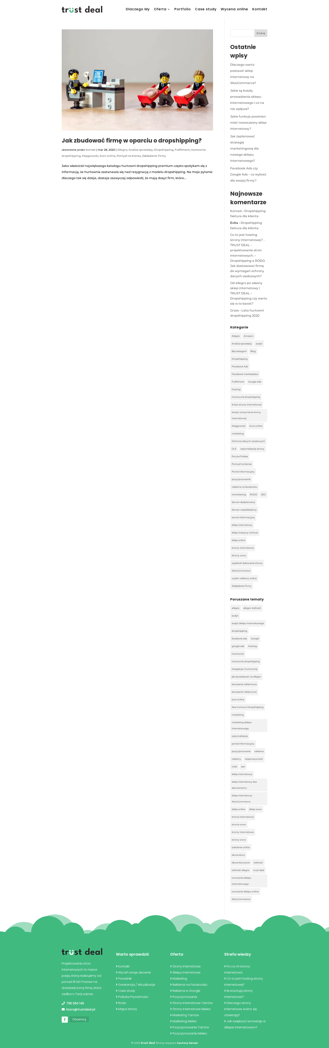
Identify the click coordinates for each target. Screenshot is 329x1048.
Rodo (122, 1003)
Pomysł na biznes (129, 156)
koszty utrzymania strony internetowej (246, 415)
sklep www (255, 809)
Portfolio (182, 9)
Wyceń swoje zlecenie (134, 972)
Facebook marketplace (245, 374)
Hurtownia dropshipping (246, 397)
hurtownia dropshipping (246, 661)
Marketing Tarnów (185, 1015)
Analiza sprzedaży (141, 149)
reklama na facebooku (244, 486)
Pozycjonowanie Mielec (189, 1033)
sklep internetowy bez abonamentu (244, 784)
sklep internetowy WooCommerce (242, 798)
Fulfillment (182, 149)
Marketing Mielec (184, 1021)
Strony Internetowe (186, 966)
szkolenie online (241, 847)
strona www (239, 824)
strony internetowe (243, 547)
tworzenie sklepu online (245, 891)
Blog (253, 351)
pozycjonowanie (241, 479)
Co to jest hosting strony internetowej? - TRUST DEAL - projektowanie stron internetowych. (247, 245)
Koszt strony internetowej (246, 404)
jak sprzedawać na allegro (246, 676)
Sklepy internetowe (186, 972)
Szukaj (260, 33)
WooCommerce (241, 570)
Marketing (179, 978)
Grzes (234, 310)
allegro (236, 608)
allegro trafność (252, 608)
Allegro (122, 149)
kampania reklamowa (244, 684)
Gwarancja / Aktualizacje (136, 984)
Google (255, 638)
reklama (259, 751)
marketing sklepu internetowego (242, 725)
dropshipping (239, 630)
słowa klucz (238, 854)
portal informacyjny (243, 743)
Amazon (248, 336)
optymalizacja (240, 736)
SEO (263, 494)
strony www (239, 839)
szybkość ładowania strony (247, 563)
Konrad (90, 149)
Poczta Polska (240, 456)
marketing (238, 433)
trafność (258, 862)
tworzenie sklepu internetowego (241, 880)
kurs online (238, 699)
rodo (234, 766)
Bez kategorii (239, 351)
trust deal (258, 870)
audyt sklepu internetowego (248, 623)
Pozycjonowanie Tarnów (190, 1027)
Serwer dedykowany (243, 502)
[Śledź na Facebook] (65, 1020)
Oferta (160, 9)
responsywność (254, 758)
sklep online (238, 540)
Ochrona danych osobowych (248, 441)
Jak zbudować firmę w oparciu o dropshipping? (132, 140)
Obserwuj (79, 1019)
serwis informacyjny (243, 517)
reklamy (236, 758)
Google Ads (254, 381)
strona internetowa (243, 816)
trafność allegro (240, 870)
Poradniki (125, 978)
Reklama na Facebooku (189, 984)
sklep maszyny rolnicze (245, 532)
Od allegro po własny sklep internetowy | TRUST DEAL (246, 288)
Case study (205, 9)
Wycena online (234, 9)
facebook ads (239, 638)
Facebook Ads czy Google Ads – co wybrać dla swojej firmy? (248, 174)
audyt (259, 343)
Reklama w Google (186, 991)
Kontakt (259, 9)
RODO (253, 494)
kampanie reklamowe (244, 691)
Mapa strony (127, 1009)
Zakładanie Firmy (154, 156)
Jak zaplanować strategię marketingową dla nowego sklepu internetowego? (244, 149)
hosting (236, 389)
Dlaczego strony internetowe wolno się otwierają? (240, 1009)
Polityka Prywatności (133, 997)
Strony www (239, 555)
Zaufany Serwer (187, 1043)
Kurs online (107, 156)
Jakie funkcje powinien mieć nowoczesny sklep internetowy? (248, 122)
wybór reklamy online (244, 578)
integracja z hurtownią (244, 669)
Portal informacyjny (243, 471)
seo (243, 766)
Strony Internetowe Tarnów (192, 1003)
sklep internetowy (242, 525)
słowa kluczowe (241, 862)
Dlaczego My (138, 9)
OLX (234, 448)
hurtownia (238, 653)
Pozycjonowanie (184, 997)
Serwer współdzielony (244, 509)
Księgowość (90, 156)
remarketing (239, 494)
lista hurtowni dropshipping (248, 707)
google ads (238, 646)
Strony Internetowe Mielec (191, 1009)
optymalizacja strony (252, 448)
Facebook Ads (240, 366)
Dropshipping (163, 149)
